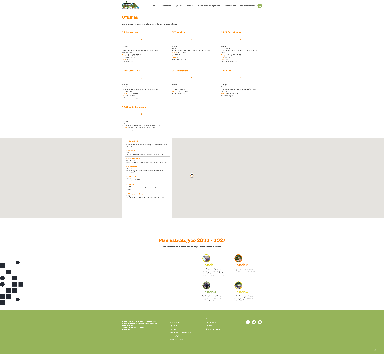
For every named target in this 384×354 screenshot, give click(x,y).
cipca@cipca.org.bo (128, 61)
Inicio (154, 6)
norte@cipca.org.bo (128, 130)
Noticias (209, 326)
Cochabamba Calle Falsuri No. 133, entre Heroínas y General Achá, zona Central (147, 160)
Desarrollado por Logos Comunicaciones (375, 349)
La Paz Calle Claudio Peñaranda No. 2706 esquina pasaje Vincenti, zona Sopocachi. (146, 143)
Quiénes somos (165, 6)
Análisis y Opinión (230, 6)
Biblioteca (189, 6)
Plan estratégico (211, 319)
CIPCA (130, 5)
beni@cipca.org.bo (227, 96)
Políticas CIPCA (211, 322)
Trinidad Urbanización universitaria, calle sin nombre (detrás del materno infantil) (146, 187)
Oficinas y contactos (213, 329)
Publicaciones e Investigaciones (208, 6)
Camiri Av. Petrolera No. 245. (133, 178)
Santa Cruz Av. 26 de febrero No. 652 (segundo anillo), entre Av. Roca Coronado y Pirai (144, 169)
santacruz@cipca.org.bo (130, 98)
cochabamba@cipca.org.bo (230, 61)
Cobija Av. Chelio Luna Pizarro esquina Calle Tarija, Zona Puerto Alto (145, 195)
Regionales (178, 6)
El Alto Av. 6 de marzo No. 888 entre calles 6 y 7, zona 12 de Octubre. (145, 152)
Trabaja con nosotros (247, 6)
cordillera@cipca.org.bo (179, 93)
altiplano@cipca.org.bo (179, 59)
